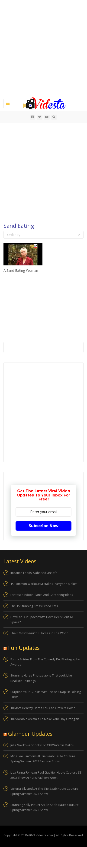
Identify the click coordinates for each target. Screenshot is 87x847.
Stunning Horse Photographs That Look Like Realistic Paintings (41, 678)
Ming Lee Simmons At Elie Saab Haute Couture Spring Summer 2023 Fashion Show (42, 758)
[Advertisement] (43, 48)
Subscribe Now (43, 526)
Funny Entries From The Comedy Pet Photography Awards (45, 661)
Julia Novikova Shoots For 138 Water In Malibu (42, 745)
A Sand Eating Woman (20, 270)
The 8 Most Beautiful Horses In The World (39, 633)
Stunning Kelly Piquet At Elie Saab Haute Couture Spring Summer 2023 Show (44, 807)
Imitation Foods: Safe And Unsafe (33, 573)
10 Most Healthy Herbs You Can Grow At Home (42, 708)
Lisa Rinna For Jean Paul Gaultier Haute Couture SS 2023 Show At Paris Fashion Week (46, 775)
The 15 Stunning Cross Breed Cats (34, 606)
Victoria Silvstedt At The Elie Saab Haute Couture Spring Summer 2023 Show (44, 791)
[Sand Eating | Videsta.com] (42, 103)
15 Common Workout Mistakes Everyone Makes (43, 584)
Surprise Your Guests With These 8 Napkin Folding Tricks (45, 694)
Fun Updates (24, 648)
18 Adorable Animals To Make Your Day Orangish (44, 719)
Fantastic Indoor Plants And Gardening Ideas (41, 595)
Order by (13, 234)
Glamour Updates (30, 733)
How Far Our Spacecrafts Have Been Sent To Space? (41, 619)
